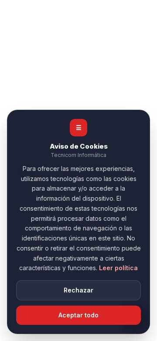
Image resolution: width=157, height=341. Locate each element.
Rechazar (78, 290)
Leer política (118, 267)
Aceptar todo (78, 315)
